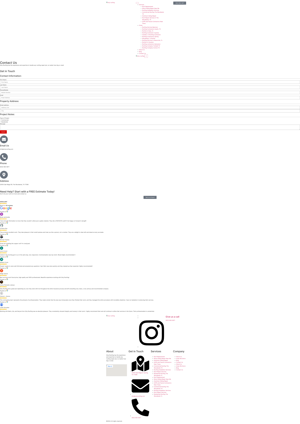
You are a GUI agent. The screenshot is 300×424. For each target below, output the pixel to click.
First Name (3, 79)
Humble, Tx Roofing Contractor (151, 34)
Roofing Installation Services (150, 10)
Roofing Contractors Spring (150, 36)
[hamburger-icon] (137, 3)
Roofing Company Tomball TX (151, 46)
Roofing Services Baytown (150, 27)
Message (2, 123)
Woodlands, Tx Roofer (148, 38)
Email (1, 95)
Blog (140, 51)
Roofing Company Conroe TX (151, 48)
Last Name (3, 85)
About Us (142, 49)
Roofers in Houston (148, 42)
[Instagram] (151, 347)
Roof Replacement (147, 6)
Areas (140, 25)
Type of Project (4, 118)
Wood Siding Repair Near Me (150, 8)
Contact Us (142, 53)
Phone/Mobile (4, 90)
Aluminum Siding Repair (149, 16)
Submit (3, 132)
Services (141, 4)
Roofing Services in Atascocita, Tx (152, 40)
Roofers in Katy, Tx (147, 31)
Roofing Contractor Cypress (150, 33)
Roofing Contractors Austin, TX (151, 29)
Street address (4, 105)
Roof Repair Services (160, 371)
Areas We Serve (180, 358)
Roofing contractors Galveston (151, 44)
